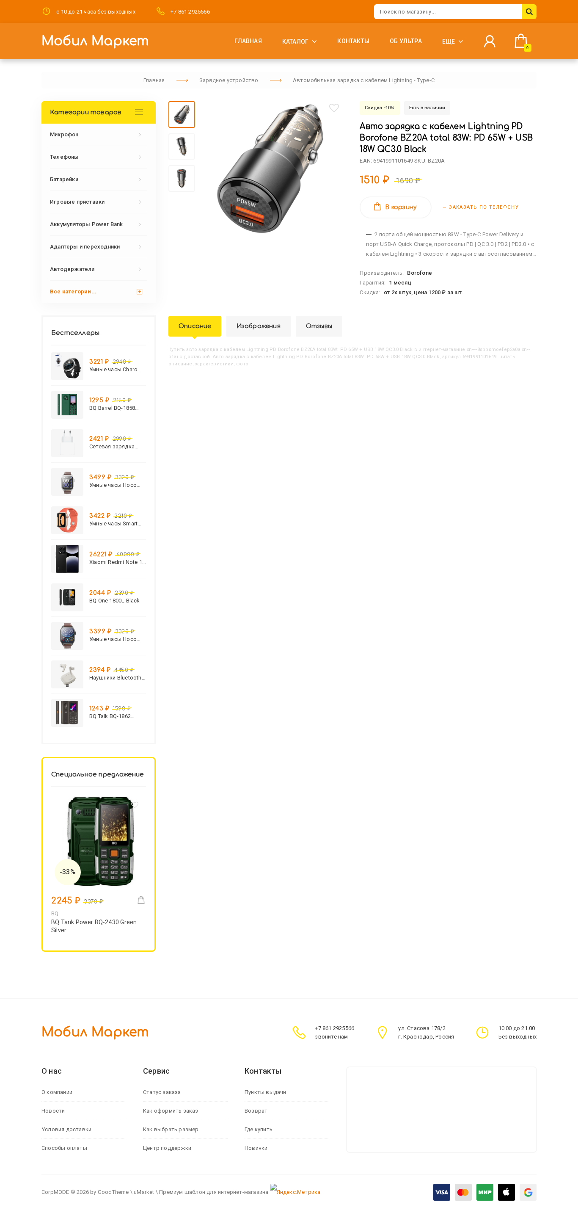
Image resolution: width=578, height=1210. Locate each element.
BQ (54, 913)
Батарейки (64, 179)
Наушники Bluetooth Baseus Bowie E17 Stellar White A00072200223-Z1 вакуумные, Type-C (115, 677)
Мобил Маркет (95, 41)
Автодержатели (72, 269)
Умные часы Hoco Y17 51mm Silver (113, 485)
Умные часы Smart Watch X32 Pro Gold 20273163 (114, 523)
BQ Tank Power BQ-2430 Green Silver (94, 926)
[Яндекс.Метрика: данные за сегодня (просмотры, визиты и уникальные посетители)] (295, 1192)
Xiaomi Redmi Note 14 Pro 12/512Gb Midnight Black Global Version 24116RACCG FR (117, 562)
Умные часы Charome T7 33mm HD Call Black (117, 369)
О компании (56, 1092)
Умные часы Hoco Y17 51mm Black (113, 639)
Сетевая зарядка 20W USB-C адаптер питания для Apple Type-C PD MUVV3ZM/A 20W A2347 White (115, 446)
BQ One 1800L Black (114, 600)
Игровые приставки (77, 202)
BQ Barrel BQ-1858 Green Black (112, 408)
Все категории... (73, 291)
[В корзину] (141, 900)
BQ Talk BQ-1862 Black (110, 716)
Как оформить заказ (170, 1111)
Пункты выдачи (265, 1092)
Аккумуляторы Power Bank (86, 224)
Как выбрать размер (171, 1129)
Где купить (258, 1129)
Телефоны (64, 157)
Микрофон (64, 134)
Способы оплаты (64, 1148)
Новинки (256, 1148)
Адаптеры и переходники (85, 246)
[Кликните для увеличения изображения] (270, 168)
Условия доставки (66, 1129)
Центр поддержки (167, 1148)
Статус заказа (162, 1092)
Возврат (256, 1111)
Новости (53, 1111)
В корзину (401, 207)
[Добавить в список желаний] (334, 107)
